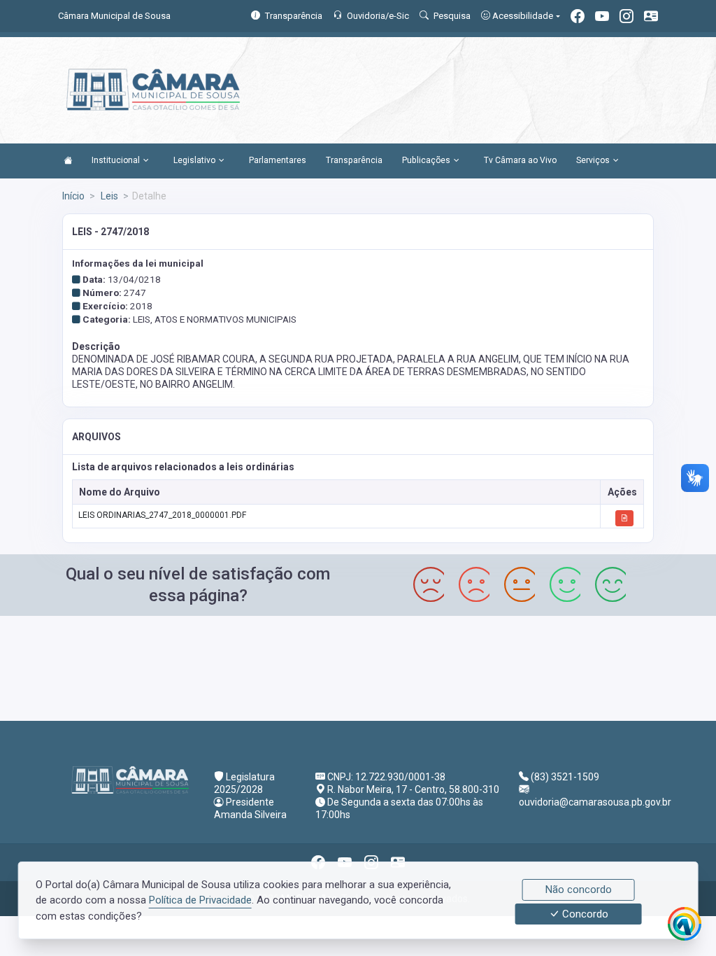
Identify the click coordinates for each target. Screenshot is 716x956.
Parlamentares (277, 160)
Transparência (354, 160)
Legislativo (194, 160)
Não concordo (578, 889)
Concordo (583, 914)
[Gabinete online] (651, 18)
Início (73, 196)
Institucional (116, 160)
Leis (108, 196)
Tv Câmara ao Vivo (520, 160)
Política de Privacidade (200, 900)
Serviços (593, 160)
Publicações (426, 160)
